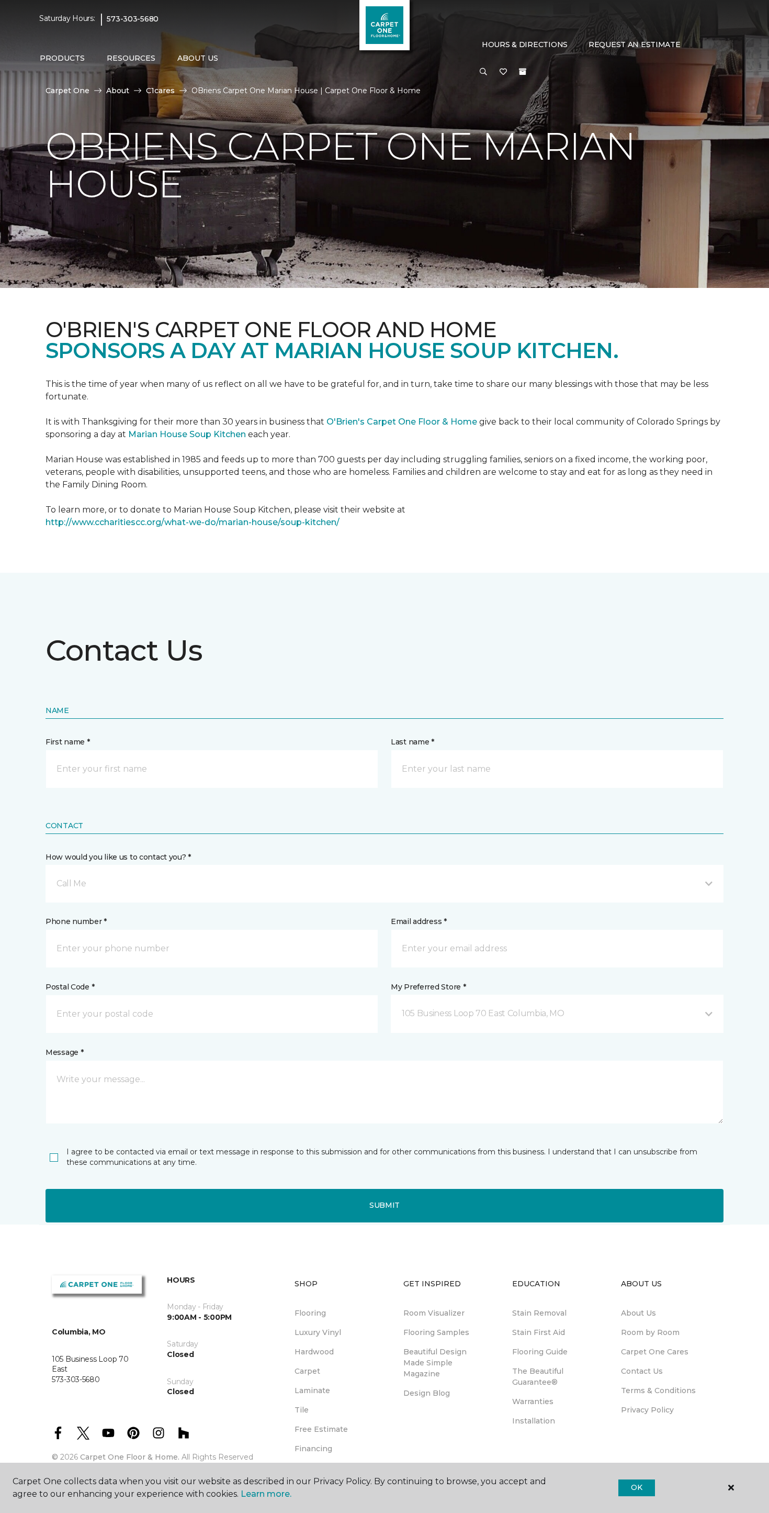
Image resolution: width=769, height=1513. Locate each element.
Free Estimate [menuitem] (321, 1429)
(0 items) (522, 71)
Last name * (412, 742)
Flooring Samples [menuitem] (436, 1332)
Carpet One (67, 90)
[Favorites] (503, 72)
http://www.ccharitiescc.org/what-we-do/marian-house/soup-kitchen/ (193, 522)
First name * (68, 742)
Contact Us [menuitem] (642, 1371)
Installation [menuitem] (533, 1421)
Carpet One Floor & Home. (129, 1457)
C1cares (160, 90)
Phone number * (76, 921)
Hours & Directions (525, 44)
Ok (636, 1487)
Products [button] (62, 58)
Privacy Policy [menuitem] (647, 1410)
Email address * (419, 921)
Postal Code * (70, 987)
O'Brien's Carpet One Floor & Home (401, 422)
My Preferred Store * (428, 987)
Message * (64, 1052)
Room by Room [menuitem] (650, 1332)
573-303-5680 (133, 19)
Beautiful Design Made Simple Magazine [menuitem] (435, 1362)
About (117, 90)
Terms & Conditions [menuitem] (658, 1390)
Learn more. (266, 1494)
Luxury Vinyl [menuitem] (318, 1332)
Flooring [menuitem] (310, 1313)
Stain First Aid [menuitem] (538, 1332)
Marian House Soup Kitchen (187, 434)
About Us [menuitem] (638, 1313)
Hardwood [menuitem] (314, 1351)
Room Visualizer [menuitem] (434, 1313)
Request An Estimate (635, 44)
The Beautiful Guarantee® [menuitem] (537, 1376)
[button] (483, 72)
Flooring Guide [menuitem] (540, 1351)
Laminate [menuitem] (312, 1390)
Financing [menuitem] (313, 1448)
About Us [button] (197, 58)
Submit (384, 1205)
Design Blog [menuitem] (426, 1393)
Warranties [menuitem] (532, 1401)
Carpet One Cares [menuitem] (654, 1351)
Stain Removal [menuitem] (539, 1313)
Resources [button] (131, 58)
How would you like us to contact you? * (118, 857)
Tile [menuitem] (302, 1410)
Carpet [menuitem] (307, 1371)
